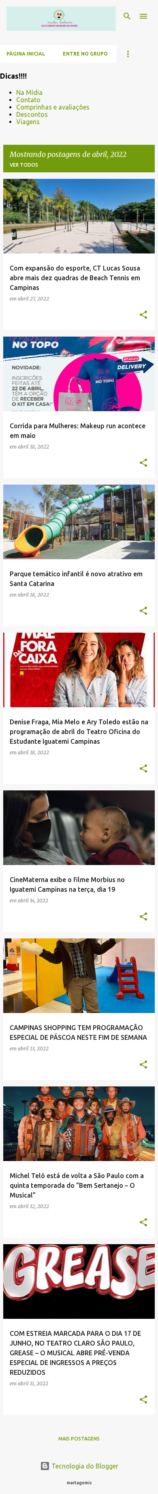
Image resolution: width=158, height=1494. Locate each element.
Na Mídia (29, 92)
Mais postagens (79, 1438)
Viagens (28, 121)
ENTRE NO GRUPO (85, 53)
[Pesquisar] (127, 16)
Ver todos (24, 164)
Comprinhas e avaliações (53, 107)
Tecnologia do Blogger (84, 1466)
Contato (28, 99)
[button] (143, 315)
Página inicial (25, 53)
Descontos (32, 114)
